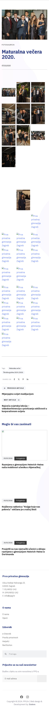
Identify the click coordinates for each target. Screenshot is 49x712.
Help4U (5, 641)
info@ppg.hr (10, 596)
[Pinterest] (23, 379)
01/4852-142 (10, 589)
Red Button (7, 645)
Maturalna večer (15, 368)
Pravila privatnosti (37, 694)
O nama (5, 614)
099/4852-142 (11, 592)
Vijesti (4, 618)
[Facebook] (14, 379)
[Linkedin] (27, 379)
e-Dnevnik (6, 634)
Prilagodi (24, 707)
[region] (24, 696)
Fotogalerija (8, 45)
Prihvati (24, 700)
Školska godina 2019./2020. (13, 372)
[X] (19, 379)
